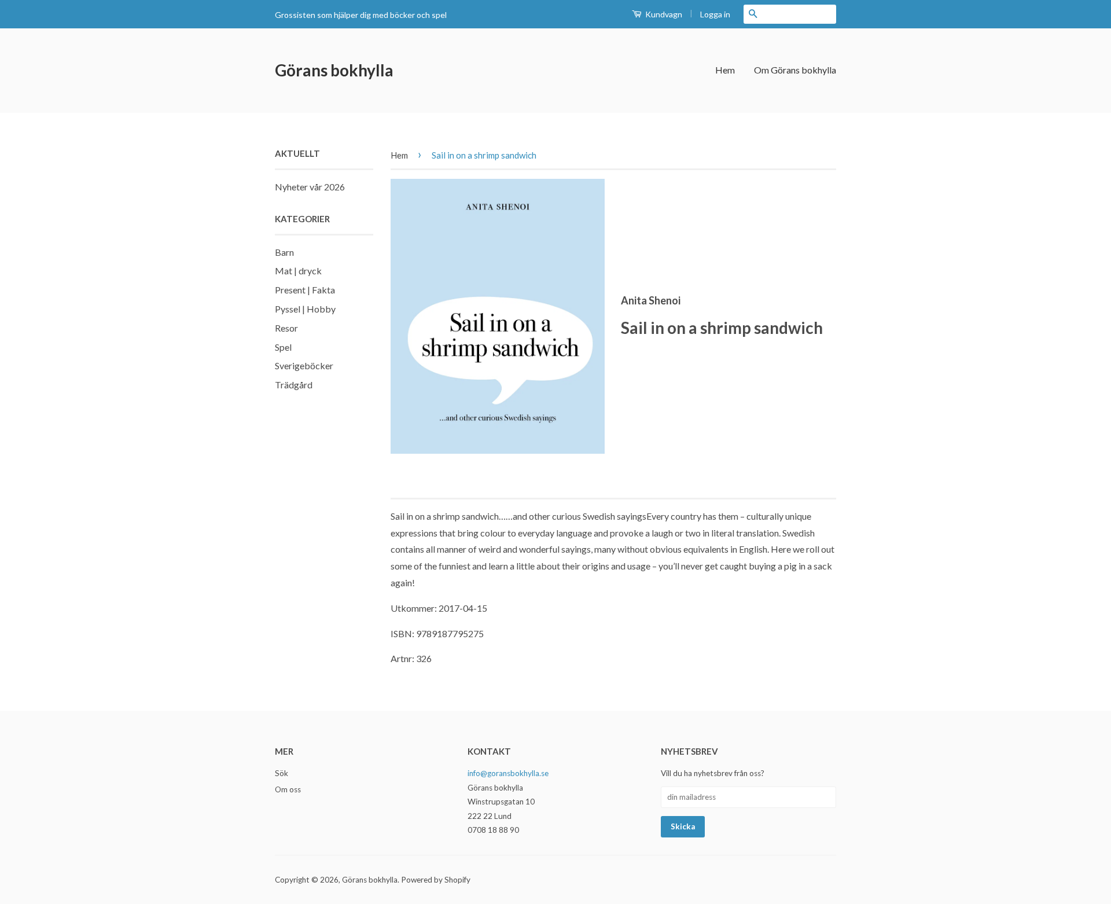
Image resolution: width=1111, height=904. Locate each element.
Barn (284, 252)
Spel (283, 346)
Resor (286, 327)
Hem (725, 69)
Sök (281, 773)
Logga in (715, 14)
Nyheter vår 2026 (310, 186)
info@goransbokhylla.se (508, 773)
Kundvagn (662, 14)
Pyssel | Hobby (305, 308)
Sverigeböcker (304, 365)
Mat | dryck (298, 270)
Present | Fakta (305, 289)
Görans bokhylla (334, 70)
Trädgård (293, 384)
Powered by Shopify (435, 879)
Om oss (288, 789)
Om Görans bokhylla (795, 69)
